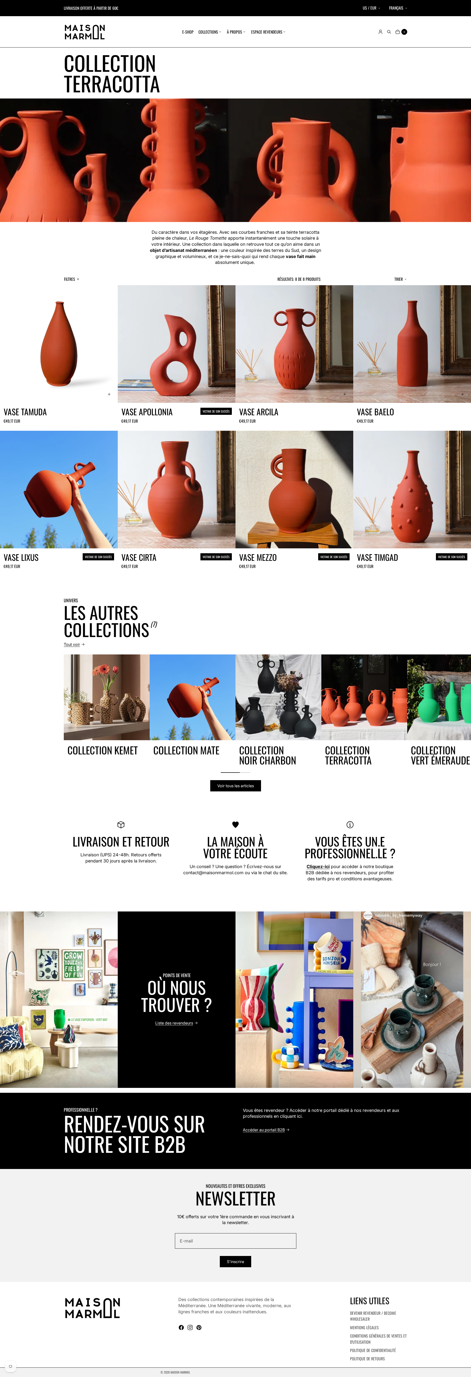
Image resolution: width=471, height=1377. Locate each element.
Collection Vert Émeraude (440, 755)
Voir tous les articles (235, 785)
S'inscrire (235, 1261)
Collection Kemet (102, 750)
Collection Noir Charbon (267, 755)
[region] (235, 709)
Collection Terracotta (348, 755)
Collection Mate (186, 750)
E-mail (186, 1240)
